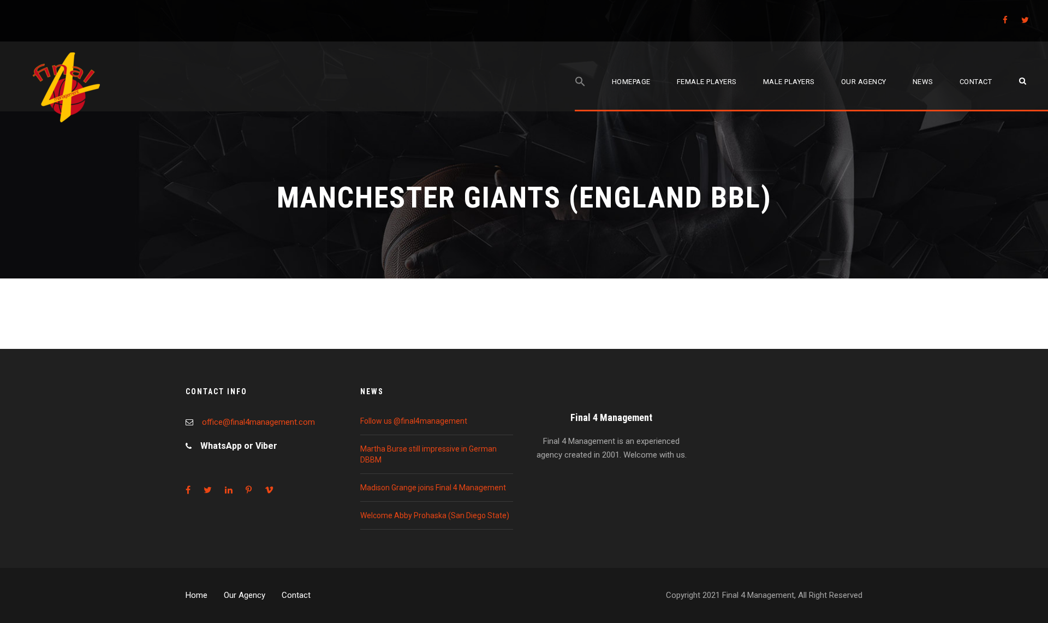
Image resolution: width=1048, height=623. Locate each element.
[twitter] (1025, 20)
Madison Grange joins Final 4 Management (433, 487)
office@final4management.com (258, 422)
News (923, 82)
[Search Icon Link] (580, 93)
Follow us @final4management (413, 421)
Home (196, 595)
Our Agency (244, 595)
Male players (789, 82)
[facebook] (1005, 20)
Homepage (631, 82)
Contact (976, 82)
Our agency (863, 82)
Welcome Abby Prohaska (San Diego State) (434, 515)
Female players (707, 82)
